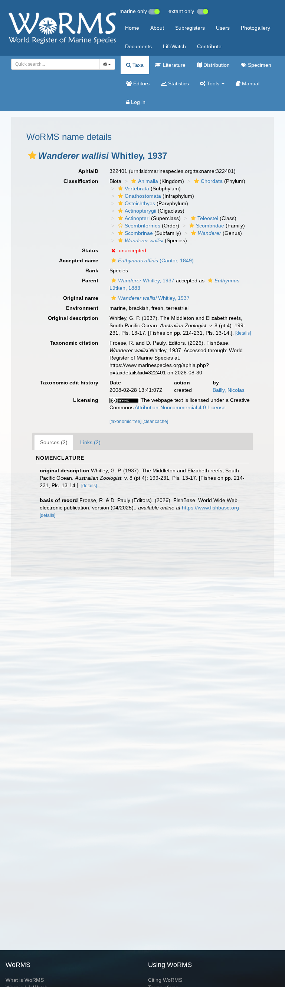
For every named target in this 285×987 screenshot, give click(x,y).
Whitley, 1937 (146, 280)
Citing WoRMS (165, 980)
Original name (80, 298)
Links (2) (90, 442)
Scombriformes (142, 226)
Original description (73, 318)
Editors (141, 83)
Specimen (258, 65)
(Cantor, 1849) (156, 260)
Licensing (85, 400)
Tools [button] (213, 83)
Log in (137, 102)
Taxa (137, 65)
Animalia (148, 181)
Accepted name (78, 260)
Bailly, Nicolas (229, 390)
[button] (32, 155)
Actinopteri (137, 218)
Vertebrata (137, 188)
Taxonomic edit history (69, 383)
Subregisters (190, 28)
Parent (90, 280)
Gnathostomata (143, 196)
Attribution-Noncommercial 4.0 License (180, 407)
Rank (91, 270)
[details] (243, 333)
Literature (173, 65)
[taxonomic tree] (125, 421)
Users (223, 28)
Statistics (178, 83)
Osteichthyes (140, 203)
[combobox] (55, 64)
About (157, 28)
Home (132, 28)
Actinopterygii (140, 211)
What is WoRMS (25, 980)
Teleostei (207, 218)
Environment (82, 308)
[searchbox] (53, 64)
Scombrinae (139, 233)
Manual (249, 83)
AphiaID (88, 171)
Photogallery (255, 28)
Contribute (209, 46)
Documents (138, 46)
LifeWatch (174, 46)
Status (90, 250)
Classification (80, 181)
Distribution (216, 65)
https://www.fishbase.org (210, 508)
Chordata (212, 181)
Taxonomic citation (74, 343)
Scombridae (210, 226)
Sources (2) (54, 442)
